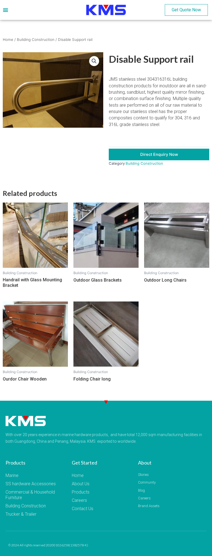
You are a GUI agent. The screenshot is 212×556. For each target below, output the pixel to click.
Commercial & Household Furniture (30, 494)
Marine (12, 475)
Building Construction (35, 39)
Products (80, 492)
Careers (79, 500)
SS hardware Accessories (31, 483)
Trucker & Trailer (21, 514)
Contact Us (82, 508)
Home (8, 39)
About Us (80, 483)
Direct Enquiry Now (159, 154)
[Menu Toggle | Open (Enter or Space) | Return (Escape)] (5, 10)
